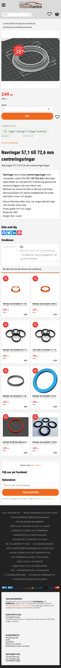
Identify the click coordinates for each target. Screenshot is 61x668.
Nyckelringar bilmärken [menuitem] (30, 521)
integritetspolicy (48, 498)
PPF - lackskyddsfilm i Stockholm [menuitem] (30, 570)
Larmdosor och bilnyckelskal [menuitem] (30, 535)
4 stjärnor (12, 246)
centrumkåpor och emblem (19, 605)
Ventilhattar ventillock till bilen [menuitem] (30, 526)
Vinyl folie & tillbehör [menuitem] (30, 561)
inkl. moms (36, 465)
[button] (50, 14)
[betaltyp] (30, 587)
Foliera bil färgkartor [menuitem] (42, 574)
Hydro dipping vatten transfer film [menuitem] (30, 552)
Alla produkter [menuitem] (11, 512)
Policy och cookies (13, 644)
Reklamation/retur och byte (17, 646)
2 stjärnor (7, 246)
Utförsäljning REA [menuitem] (15, 574)
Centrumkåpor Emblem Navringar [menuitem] (30, 517)
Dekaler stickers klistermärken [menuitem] (30, 530)
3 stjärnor (9, 246)
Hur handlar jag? (13, 658)
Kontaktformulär (13, 617)
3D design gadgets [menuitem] (43, 543)
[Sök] (30, 14)
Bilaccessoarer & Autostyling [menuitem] (40, 512)
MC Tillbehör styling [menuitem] (18, 543)
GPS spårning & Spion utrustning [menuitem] (30, 557)
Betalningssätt (12, 637)
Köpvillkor (10, 641)
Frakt (8, 639)
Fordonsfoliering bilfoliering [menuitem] (30, 579)
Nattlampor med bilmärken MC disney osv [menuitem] (30, 548)
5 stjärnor (14, 246)
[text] (30, 94)
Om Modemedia (12, 656)
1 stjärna (4, 246)
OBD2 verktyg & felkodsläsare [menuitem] (30, 565)
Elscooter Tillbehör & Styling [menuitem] (30, 539)
